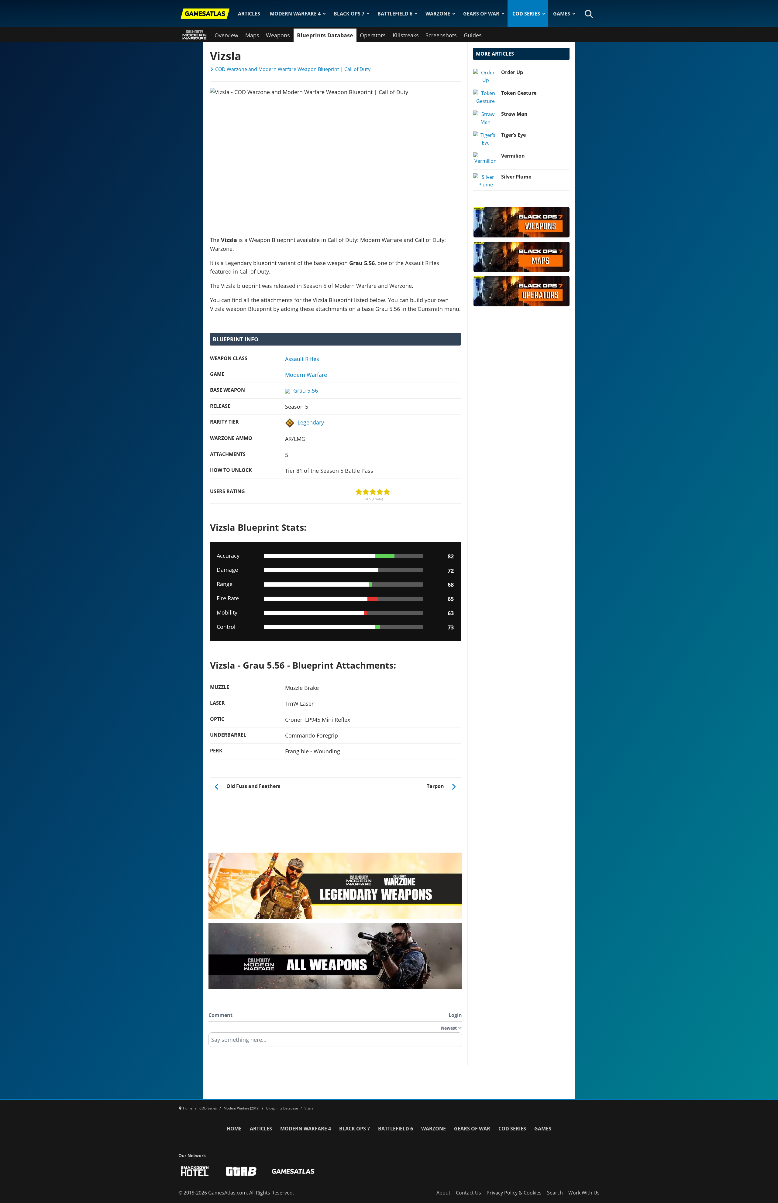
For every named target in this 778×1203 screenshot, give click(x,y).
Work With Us (584, 1192)
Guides (473, 35)
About (443, 1192)
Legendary (311, 422)
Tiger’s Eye (513, 134)
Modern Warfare (306, 374)
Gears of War (481, 13)
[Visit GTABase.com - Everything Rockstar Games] (241, 1171)
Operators (373, 35)
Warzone (437, 13)
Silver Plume (516, 176)
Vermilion (513, 155)
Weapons (278, 35)
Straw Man (514, 114)
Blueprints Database (325, 35)
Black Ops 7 (349, 13)
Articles (249, 13)
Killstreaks (406, 35)
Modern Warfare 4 (295, 13)
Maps (252, 35)
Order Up (512, 72)
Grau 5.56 (305, 390)
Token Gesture (518, 93)
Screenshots (441, 35)
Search (555, 1192)
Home (234, 1128)
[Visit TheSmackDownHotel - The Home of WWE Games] (194, 1171)
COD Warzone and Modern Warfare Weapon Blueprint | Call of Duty (292, 69)
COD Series (526, 13)
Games (561, 13)
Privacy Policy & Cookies (514, 1192)
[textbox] (335, 1041)
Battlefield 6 (394, 13)
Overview (226, 35)
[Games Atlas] (205, 13)
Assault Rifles (302, 359)
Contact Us (468, 1192)
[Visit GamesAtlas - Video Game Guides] (293, 1171)
